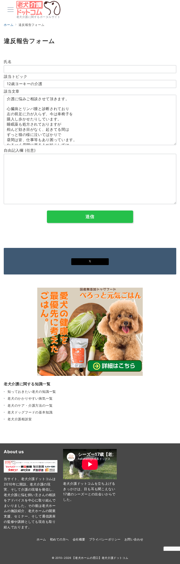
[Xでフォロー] (90, 261)
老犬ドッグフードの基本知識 (30, 412)
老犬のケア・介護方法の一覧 (30, 405)
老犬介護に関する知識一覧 (27, 383)
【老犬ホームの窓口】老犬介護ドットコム (100, 558)
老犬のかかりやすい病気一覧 (30, 398)
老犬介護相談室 (20, 419)
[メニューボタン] (11, 10)
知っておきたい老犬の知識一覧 (32, 391)
